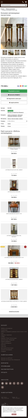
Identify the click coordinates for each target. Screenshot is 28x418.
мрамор (21, 118)
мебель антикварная (12, 115)
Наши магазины (7, 354)
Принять (14, 414)
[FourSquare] (18, 383)
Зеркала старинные (6, 335)
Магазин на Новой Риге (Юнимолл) (16, 112)
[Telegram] (2, 383)
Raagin (3, 416)
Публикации (5, 366)
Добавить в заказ (15, 91)
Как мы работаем (7, 369)
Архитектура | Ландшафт (8, 339)
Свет (2, 333)
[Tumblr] (14, 383)
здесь (14, 411)
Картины (3, 344)
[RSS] (2, 387)
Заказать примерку (14, 94)
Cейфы (3, 336)
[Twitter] (10, 383)
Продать (4, 372)
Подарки (3, 351)
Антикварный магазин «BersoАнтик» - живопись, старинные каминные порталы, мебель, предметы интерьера (9, 2)
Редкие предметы (6, 341)
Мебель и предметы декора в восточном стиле (14, 331)
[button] (26, 33)
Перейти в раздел (14, 311)
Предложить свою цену (14, 98)
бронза (9, 118)
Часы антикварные (6, 343)
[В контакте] (6, 383)
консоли (19, 116)
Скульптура (4, 330)
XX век (9, 126)
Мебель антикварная (6, 328)
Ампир (9, 123)
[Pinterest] (21, 383)
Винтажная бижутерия (7, 348)
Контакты (4, 363)
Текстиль (3, 346)
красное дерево (15, 118)
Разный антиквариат (6, 349)
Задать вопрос (14, 102)
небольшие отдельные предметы (15, 115)
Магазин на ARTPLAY (6, 358)
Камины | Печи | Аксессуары (9, 338)
